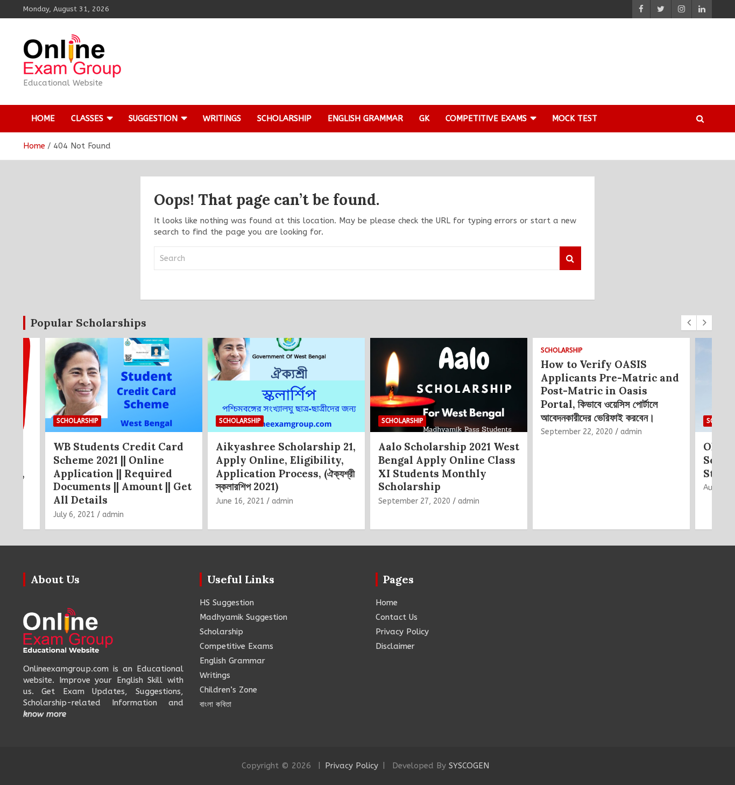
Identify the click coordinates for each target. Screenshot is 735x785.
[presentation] (688, 322)
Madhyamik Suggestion (243, 617)
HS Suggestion (227, 602)
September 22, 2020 (466, 431)
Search (570, 258)
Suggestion (153, 118)
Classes (87, 118)
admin (171, 501)
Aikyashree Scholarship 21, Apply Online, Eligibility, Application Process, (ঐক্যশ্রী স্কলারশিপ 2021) (175, 466)
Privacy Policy (402, 632)
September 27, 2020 (303, 501)
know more (44, 714)
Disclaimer (395, 646)
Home (43, 118)
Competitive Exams (486, 118)
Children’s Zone (228, 690)
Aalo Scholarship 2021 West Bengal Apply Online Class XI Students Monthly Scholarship (337, 466)
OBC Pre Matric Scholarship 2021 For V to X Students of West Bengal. (662, 459)
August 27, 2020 (621, 487)
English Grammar (365, 118)
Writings (222, 118)
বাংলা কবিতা (215, 704)
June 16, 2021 (129, 501)
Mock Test (574, 118)
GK (424, 118)
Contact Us (397, 617)
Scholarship (284, 118)
